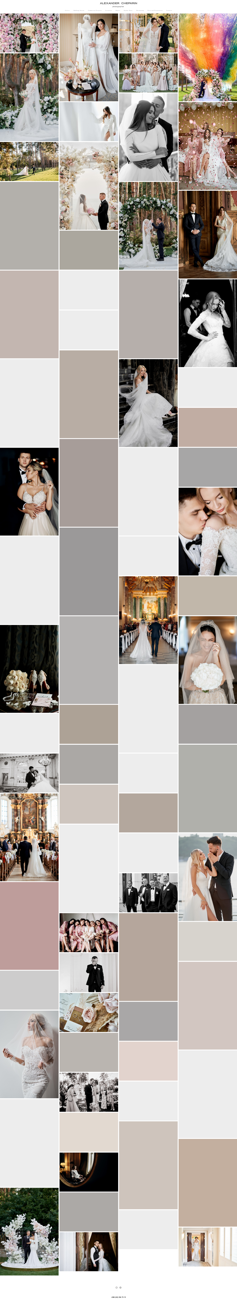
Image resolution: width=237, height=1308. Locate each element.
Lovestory (108, 10)
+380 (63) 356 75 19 (118, 1297)
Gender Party (128, 10)
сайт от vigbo (118, 1303)
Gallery (67, 10)
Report (118, 10)
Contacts (169, 10)
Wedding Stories (79, 10)
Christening (140, 10)
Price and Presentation (155, 10)
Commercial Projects (95, 10)
